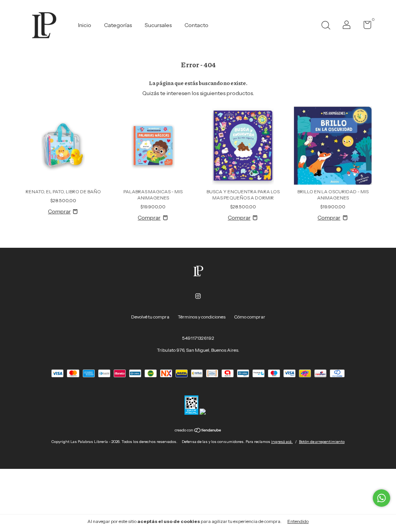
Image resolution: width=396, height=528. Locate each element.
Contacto (196, 25)
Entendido (298, 521)
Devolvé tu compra (150, 317)
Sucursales (158, 25)
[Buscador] (325, 26)
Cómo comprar (249, 317)
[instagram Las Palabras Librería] (198, 296)
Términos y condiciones (201, 317)
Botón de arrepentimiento (322, 441)
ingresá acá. (282, 441)
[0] (364, 26)
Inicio (84, 25)
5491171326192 (198, 338)
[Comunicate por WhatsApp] (381, 498)
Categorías (118, 25)
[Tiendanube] (198, 431)
